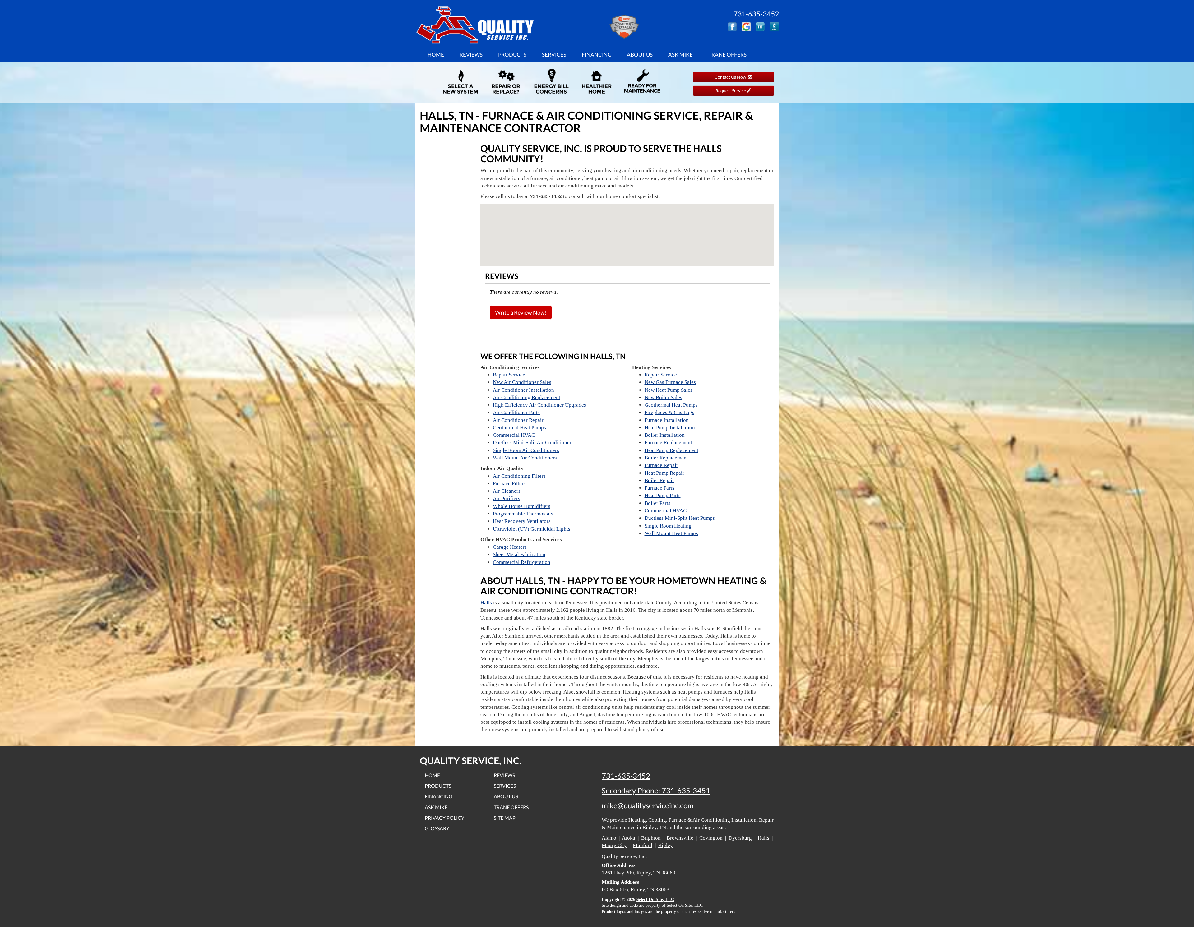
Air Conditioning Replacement (526, 397)
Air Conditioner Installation (523, 390)
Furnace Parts (659, 488)
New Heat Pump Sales (668, 390)
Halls (486, 603)
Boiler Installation (665, 435)
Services (554, 54)
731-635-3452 (626, 776)
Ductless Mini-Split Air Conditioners (533, 442)
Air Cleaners (507, 491)
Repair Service (509, 375)
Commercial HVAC (514, 435)
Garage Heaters (510, 547)
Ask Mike (680, 54)
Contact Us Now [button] (731, 77)
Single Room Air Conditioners (526, 450)
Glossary (437, 828)
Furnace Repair (661, 465)
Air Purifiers (506, 498)
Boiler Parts (657, 503)
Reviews (471, 54)
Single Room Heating (668, 526)
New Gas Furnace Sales (670, 382)
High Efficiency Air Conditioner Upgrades (539, 405)
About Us (640, 54)
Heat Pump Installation (670, 428)
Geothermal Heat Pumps (519, 428)
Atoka (628, 838)
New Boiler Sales (663, 397)
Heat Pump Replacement (671, 450)
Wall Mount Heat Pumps (671, 533)
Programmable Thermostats (523, 514)
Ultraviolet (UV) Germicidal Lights (531, 529)
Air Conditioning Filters (519, 476)
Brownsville (680, 838)
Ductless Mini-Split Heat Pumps (680, 518)
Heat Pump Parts (663, 495)
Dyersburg (740, 838)
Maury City (614, 845)
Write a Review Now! (521, 312)
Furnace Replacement (668, 442)
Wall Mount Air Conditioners (525, 458)
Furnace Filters (509, 484)
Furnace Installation (667, 420)
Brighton (651, 838)
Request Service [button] (731, 90)
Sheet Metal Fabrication (519, 554)
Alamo (609, 838)
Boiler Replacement (666, 458)
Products (512, 54)
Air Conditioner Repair (518, 420)
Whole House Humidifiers (521, 506)
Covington (711, 838)
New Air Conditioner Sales (522, 382)
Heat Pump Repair (664, 473)
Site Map (505, 818)
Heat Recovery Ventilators (522, 521)
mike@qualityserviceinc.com (648, 805)
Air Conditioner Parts (516, 412)
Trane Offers (727, 54)
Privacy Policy (444, 818)
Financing (596, 54)
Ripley (665, 845)
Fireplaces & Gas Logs (669, 412)
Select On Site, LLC (655, 899)
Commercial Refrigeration (521, 562)
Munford (642, 845)
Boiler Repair (659, 480)
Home (436, 54)
